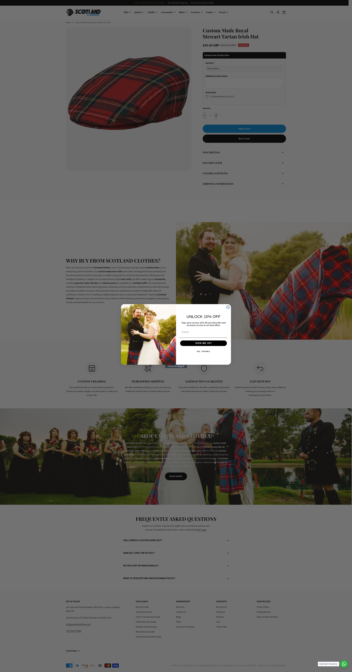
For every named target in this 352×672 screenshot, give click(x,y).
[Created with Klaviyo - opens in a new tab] (176, 366)
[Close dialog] (228, 307)
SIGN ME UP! (203, 343)
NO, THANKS (203, 351)
